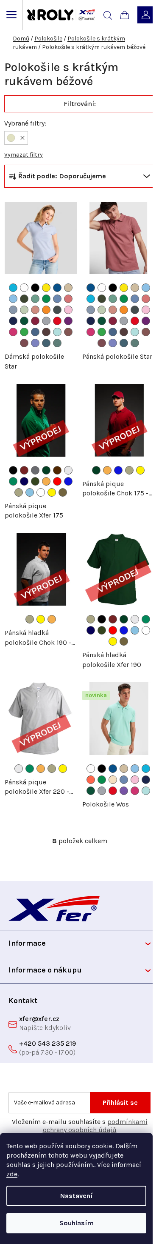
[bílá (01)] (24, 287)
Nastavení (76, 1196)
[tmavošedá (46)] (57, 310)
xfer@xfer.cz (39, 1019)
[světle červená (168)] (68, 332)
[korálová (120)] (90, 779)
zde (11, 1174)
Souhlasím (76, 1223)
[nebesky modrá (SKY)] (29, 492)
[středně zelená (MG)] (13, 481)
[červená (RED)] (57, 481)
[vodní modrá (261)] (57, 299)
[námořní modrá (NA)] (24, 481)
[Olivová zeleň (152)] (24, 299)
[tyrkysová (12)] (13, 287)
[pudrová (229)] (113, 779)
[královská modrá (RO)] (68, 481)
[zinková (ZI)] (63, 492)
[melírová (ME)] (68, 470)
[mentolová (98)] (57, 332)
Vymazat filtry (23, 154)
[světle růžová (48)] (68, 310)
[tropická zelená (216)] (46, 299)
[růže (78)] (13, 332)
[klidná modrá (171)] (57, 343)
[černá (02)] (35, 287)
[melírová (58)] (46, 321)
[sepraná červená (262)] (68, 299)
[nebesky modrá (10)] (13, 299)
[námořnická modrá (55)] (13, 321)
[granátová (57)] (35, 321)
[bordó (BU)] (24, 470)
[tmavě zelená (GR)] (46, 470)
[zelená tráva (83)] (24, 332)
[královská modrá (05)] (57, 287)
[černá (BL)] (13, 470)
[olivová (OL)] (35, 481)
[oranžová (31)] (46, 310)
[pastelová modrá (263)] (13, 310)
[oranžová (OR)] (46, 481)
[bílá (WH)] (40, 492)
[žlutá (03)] (46, 287)
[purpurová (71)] (68, 321)
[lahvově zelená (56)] (24, 321)
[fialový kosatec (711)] (124, 790)
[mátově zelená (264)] (24, 310)
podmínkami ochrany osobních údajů (95, 1126)
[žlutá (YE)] (51, 492)
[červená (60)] (57, 321)
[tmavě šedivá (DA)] (35, 470)
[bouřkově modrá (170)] (46, 343)
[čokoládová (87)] (46, 332)
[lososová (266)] (35, 310)
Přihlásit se (120, 1102)
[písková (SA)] (18, 492)
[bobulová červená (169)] (24, 343)
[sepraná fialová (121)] (35, 343)
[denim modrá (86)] (35, 332)
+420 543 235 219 (47, 1043)
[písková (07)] (68, 287)
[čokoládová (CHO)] (57, 470)
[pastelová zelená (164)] (35, 299)
